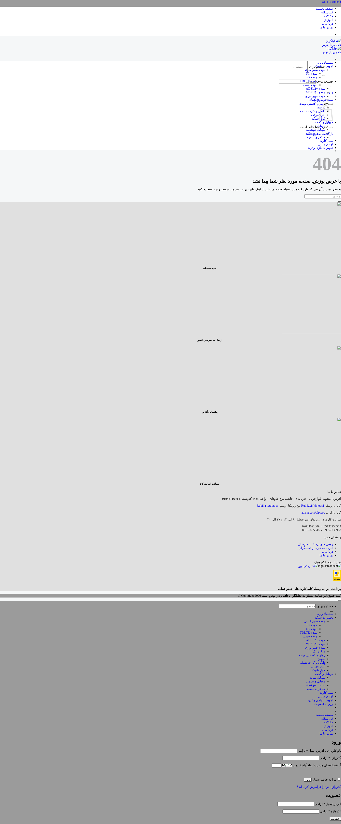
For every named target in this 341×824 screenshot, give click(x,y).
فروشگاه (327, 12)
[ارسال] (323, 75)
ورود (307, 779)
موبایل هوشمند (315, 129)
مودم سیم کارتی (314, 69)
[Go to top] (339, 600)
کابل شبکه (318, 118)
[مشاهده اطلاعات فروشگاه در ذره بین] (308, 566)
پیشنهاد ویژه (325, 62)
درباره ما (327, 23)
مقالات (328, 16)
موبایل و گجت (324, 122)
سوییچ (321, 659)
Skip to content (331, 1)
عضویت (335, 818)
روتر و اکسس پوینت (312, 103)
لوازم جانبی (325, 144)
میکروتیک (319, 99)
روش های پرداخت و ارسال (315, 544)
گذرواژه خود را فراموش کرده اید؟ (319, 786)
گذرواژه (330, 758)
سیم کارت (326, 140)
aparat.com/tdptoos (313, 512)
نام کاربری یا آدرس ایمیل (319, 750)
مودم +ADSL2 (315, 88)
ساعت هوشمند (315, 133)
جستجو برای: (324, 81)
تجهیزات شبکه (324, 66)
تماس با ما (326, 27)
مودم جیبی (310, 84)
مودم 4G (311, 77)
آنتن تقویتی (318, 115)
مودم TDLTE (308, 81)
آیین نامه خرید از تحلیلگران (316, 548)
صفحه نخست (324, 8)
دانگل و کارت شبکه (312, 111)
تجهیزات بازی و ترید (320, 147)
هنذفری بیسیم (316, 137)
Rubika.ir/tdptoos (267, 505)
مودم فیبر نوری (315, 96)
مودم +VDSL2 (315, 92)
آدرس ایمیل (328, 804)
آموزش (328, 20)
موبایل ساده (317, 126)
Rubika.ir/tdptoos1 (312, 505)
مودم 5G (311, 73)
